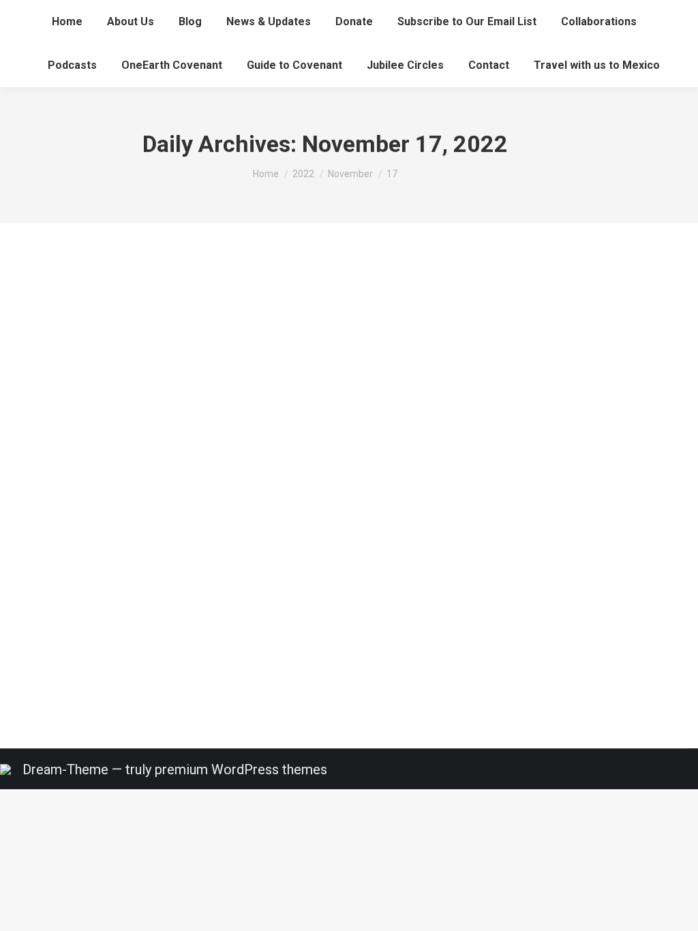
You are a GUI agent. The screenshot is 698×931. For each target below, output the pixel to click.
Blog (31, 595)
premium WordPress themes (241, 769)
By (104, 595)
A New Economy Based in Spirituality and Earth (162, 568)
